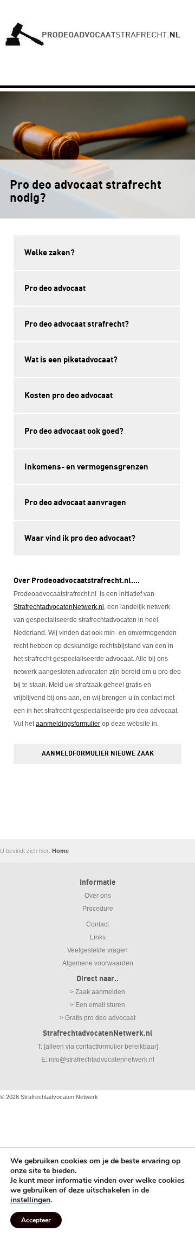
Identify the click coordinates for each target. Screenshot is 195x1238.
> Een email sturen (97, 1005)
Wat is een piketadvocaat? (71, 359)
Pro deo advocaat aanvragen (75, 502)
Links (98, 937)
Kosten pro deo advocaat (68, 395)
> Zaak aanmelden (97, 992)
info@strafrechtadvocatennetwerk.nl (101, 1059)
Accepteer (36, 1220)
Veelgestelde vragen (97, 950)
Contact (97, 924)
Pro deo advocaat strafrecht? (76, 324)
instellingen (30, 1200)
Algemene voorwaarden (97, 963)
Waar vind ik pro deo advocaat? (79, 538)
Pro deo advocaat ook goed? (73, 431)
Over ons (97, 895)
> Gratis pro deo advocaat (97, 1018)
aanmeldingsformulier (68, 723)
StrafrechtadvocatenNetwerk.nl (59, 607)
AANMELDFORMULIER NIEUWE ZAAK (98, 753)
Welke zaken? (49, 252)
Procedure (97, 908)
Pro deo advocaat (55, 288)
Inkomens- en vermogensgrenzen (86, 466)
